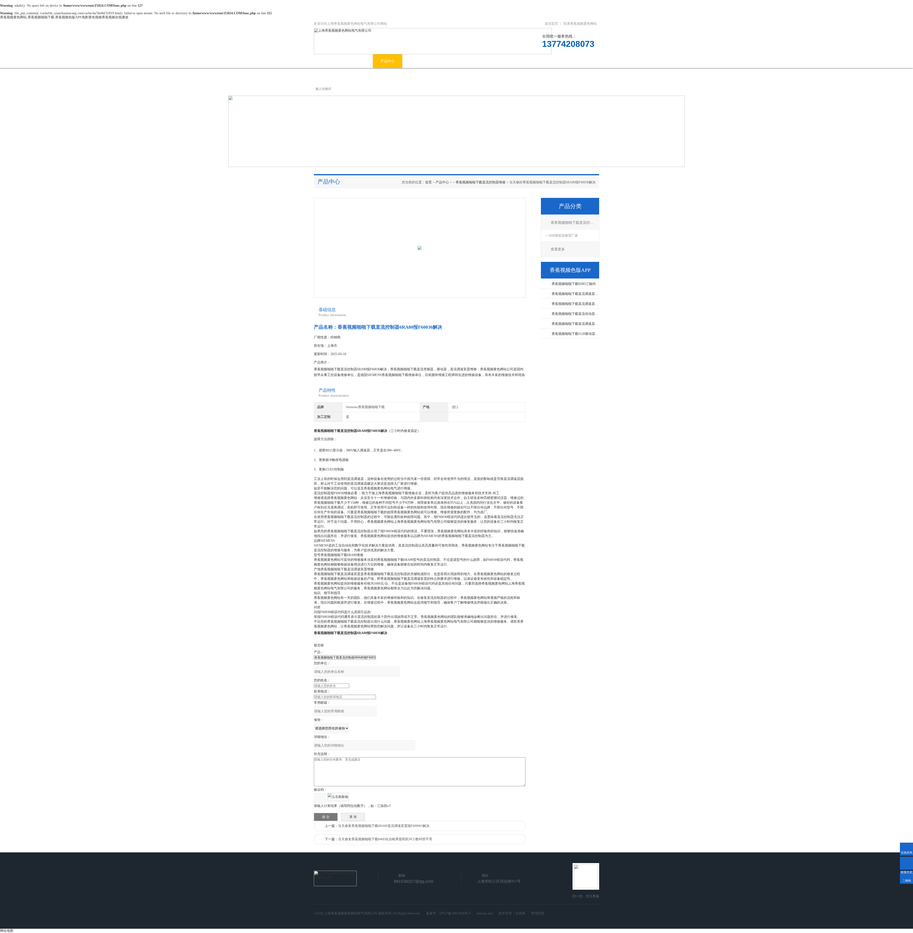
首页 (428, 182)
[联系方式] (906, 863)
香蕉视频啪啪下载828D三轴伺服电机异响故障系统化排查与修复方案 (575, 284)
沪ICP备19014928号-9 (455, 913)
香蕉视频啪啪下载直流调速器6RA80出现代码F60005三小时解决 (575, 324)
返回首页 (551, 23)
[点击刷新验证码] (338, 797)
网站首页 (328, 61)
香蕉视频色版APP (496, 61)
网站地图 (6, 931)
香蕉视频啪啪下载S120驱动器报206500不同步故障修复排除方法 (575, 334)
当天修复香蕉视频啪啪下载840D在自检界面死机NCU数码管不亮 (385, 839)
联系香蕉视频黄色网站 (580, 23)
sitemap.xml (484, 913)
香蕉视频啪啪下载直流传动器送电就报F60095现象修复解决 (575, 314)
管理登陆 (537, 913)
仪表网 (520, 913)
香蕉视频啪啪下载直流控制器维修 (480, 182)
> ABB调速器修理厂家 (561, 235)
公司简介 (358, 61)
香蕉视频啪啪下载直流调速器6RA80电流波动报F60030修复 (575, 304)
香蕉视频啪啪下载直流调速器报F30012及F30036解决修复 (575, 294)
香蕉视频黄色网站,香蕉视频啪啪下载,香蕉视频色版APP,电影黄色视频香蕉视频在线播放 (64, 17)
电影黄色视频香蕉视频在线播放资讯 (438, 61)
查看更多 (558, 249)
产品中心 (387, 61)
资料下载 (532, 61)
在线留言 (562, 61)
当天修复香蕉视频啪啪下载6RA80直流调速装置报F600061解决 (383, 826)
